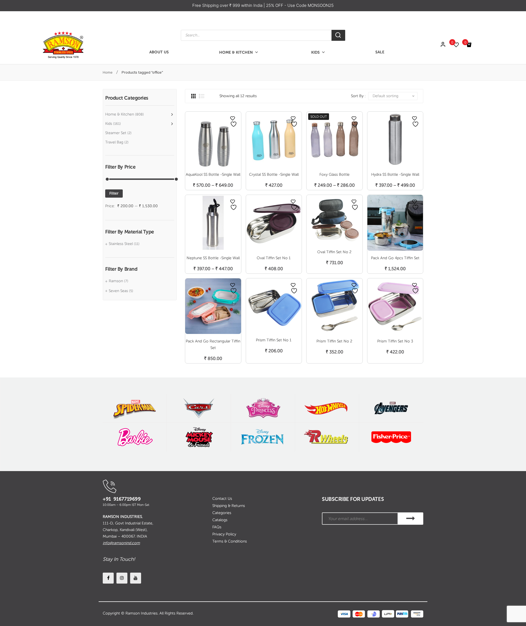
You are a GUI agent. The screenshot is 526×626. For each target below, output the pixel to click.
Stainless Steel (121, 244)
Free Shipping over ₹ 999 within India (228, 5)
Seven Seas (118, 291)
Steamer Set (115, 133)
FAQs (216, 527)
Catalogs (219, 520)
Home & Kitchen (119, 114)
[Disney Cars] (199, 408)
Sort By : (358, 96)
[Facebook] (108, 578)
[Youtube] (135, 578)
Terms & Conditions (229, 541)
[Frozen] (263, 437)
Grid (193, 96)
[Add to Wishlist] (232, 118)
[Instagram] (121, 578)
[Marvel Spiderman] (135, 408)
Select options (213, 179)
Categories (221, 513)
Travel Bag (114, 142)
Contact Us (222, 499)
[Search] (338, 35)
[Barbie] (135, 437)
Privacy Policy (224, 534)
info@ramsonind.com (121, 543)
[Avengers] (391, 408)
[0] (458, 44)
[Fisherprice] (391, 437)
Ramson (116, 281)
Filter (114, 193)
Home (108, 72)
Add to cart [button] (273, 263)
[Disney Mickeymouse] (199, 437)
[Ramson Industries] (63, 44)
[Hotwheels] (327, 408)
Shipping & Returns (228, 506)
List (202, 96)
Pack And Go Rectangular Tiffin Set (213, 344)
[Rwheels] (327, 437)
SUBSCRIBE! (410, 518)
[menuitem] (159, 52)
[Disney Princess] (263, 408)
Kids (108, 124)
